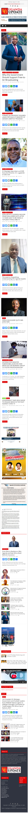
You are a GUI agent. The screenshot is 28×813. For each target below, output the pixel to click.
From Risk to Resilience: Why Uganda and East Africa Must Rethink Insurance (11, 553)
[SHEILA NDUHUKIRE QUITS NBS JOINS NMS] (14, 299)
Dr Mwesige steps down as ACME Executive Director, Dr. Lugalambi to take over (13, 173)
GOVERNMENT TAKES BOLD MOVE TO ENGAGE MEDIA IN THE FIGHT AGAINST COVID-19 (13, 402)
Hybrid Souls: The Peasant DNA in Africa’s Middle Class (17, 570)
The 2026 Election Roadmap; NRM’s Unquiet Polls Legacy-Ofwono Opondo (18, 582)
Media (4, 72)
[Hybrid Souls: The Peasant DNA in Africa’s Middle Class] (5, 569)
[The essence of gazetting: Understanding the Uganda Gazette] (14, 239)
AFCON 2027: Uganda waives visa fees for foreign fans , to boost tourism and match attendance (17, 726)
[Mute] (23, 682)
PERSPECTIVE (15, 72)
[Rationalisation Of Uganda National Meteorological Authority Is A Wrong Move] (5, 587)
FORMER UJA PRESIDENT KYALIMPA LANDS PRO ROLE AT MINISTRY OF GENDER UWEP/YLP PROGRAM (14, 117)
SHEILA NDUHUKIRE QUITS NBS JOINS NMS (12, 321)
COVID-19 (4, 407)
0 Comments (21, 82)
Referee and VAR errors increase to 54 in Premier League (18, 732)
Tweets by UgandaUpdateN (7, 689)
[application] (14, 676)
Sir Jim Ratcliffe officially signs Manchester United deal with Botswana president (16, 739)
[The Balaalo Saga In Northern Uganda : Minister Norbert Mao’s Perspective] (5, 604)
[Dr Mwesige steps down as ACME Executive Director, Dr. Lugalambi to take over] (14, 139)
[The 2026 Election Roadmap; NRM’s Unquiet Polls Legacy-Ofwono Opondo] (5, 580)
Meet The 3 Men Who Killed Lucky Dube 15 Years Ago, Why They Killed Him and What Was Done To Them (17, 662)
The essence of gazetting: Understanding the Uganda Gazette (14, 278)
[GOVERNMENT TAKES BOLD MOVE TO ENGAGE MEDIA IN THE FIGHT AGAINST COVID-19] (14, 387)
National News (9, 113)
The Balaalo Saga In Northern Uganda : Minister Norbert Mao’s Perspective (17, 606)
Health (4, 398)
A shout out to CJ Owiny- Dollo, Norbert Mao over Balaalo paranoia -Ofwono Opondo (17, 599)
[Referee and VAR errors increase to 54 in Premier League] (5, 731)
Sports (4, 696)
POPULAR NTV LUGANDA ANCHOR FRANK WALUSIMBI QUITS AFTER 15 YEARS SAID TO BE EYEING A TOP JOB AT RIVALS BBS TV (13, 217)
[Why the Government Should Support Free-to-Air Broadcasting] (14, 33)
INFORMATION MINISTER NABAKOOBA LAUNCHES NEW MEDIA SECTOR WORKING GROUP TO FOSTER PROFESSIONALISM (13, 364)
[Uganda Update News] (2, 25)
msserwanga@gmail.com (5, 796)
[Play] (3, 682)
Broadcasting (9, 72)
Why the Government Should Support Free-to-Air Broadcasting (14, 77)
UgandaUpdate (14, 82)
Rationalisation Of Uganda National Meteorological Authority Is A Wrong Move (18, 589)
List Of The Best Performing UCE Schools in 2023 (16, 655)
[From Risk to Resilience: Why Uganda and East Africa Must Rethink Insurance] (14, 536)
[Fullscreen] (25, 682)
